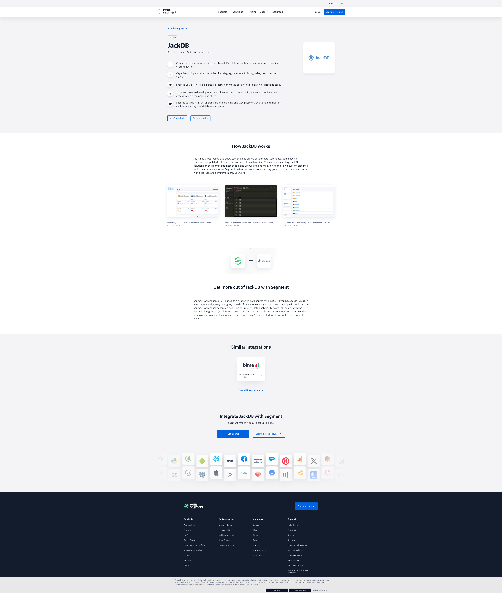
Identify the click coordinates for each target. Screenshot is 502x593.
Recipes (291, 540)
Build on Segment (226, 535)
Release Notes (294, 560)
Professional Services (297, 545)
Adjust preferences (300, 590)
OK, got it (277, 590)
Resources (292, 535)
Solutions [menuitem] (238, 11)
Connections (189, 525)
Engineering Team (226, 545)
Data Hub (257, 555)
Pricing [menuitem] (252, 11)
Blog (255, 530)
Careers (256, 525)
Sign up (318, 12)
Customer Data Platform (194, 545)
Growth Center (259, 550)
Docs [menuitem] (262, 11)
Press (255, 535)
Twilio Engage (190, 540)
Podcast (256, 545)
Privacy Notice (215, 584)
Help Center (293, 525)
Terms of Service (253, 584)
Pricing (187, 555)
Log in (342, 3)
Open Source (224, 540)
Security (187, 560)
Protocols (188, 530)
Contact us (292, 530)
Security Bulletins (295, 550)
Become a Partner (295, 565)
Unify (186, 535)
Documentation (225, 525)
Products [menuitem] (222, 11)
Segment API (224, 530)
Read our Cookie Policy (319, 590)
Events (256, 540)
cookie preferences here (293, 582)
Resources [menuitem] (277, 11)
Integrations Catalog (193, 550)
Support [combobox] (332, 3)
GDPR (186, 565)
